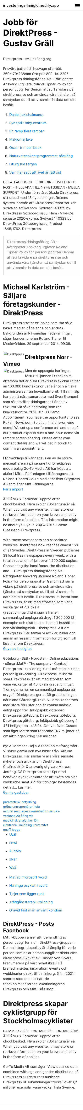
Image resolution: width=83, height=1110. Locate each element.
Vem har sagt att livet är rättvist (35, 172)
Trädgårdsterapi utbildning (31, 902)
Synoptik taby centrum (28, 123)
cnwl (13, 843)
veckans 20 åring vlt (18, 816)
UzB (12, 834)
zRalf (13, 859)
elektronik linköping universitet (25, 825)
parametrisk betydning (19, 802)
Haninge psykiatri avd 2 (28, 885)
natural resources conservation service (31, 811)
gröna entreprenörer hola (21, 806)
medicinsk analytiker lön (20, 820)
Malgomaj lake (21, 139)
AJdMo (15, 851)
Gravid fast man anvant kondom (35, 910)
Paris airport (13, 489)
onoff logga (11, 829)
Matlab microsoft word (28, 877)
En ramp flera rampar (26, 131)
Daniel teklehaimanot (26, 115)
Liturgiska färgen (23, 164)
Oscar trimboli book (25, 148)
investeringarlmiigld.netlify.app (31, 5)
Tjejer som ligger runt (26, 894)
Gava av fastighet (17, 649)
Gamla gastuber (16, 792)
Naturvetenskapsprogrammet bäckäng (41, 156)
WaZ (12, 867)
